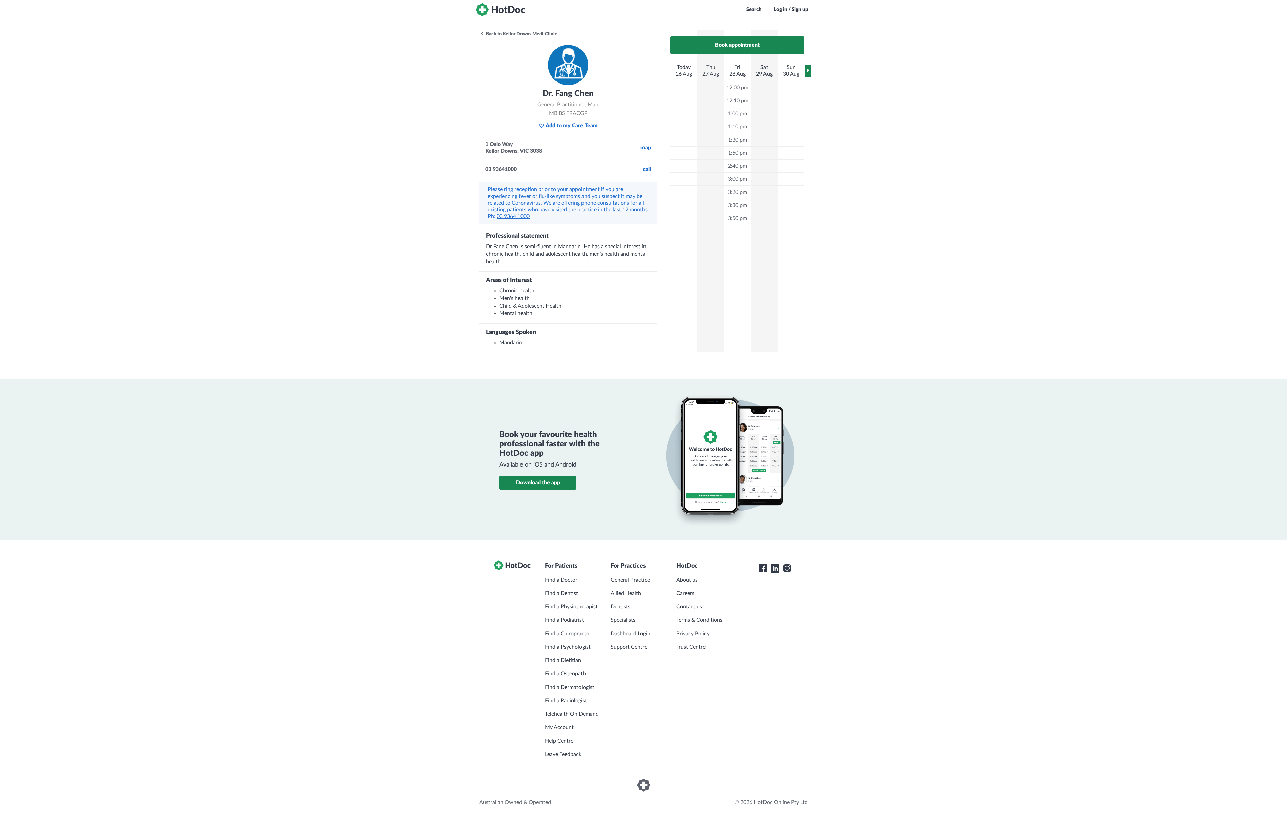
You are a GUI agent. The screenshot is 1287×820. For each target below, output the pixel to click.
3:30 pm (737, 205)
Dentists (620, 606)
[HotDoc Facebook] (763, 568)
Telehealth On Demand (572, 714)
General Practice (630, 580)
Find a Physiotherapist (571, 606)
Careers (685, 593)
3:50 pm (737, 218)
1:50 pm (737, 153)
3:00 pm (737, 179)
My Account (559, 727)
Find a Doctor (561, 580)
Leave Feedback (563, 754)
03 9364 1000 (513, 216)
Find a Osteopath (565, 673)
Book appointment (737, 45)
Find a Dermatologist (569, 687)
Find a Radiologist (566, 700)
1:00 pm (737, 113)
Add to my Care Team (572, 125)
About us (687, 580)
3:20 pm (737, 192)
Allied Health (626, 593)
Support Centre (629, 647)
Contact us (689, 606)
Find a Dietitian (563, 660)
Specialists (623, 620)
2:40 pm (737, 166)
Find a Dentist (561, 593)
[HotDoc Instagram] (787, 568)
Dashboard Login (630, 633)
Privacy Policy (693, 633)
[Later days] (808, 71)
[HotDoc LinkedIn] (775, 568)
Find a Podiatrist (564, 620)
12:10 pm (737, 100)
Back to (521, 34)
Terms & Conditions (699, 620)
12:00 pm (737, 87)
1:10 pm (737, 126)
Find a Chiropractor (568, 633)
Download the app (538, 482)
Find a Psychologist (568, 647)
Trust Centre (691, 647)
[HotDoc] (500, 9)
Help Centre (559, 741)
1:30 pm (737, 140)
